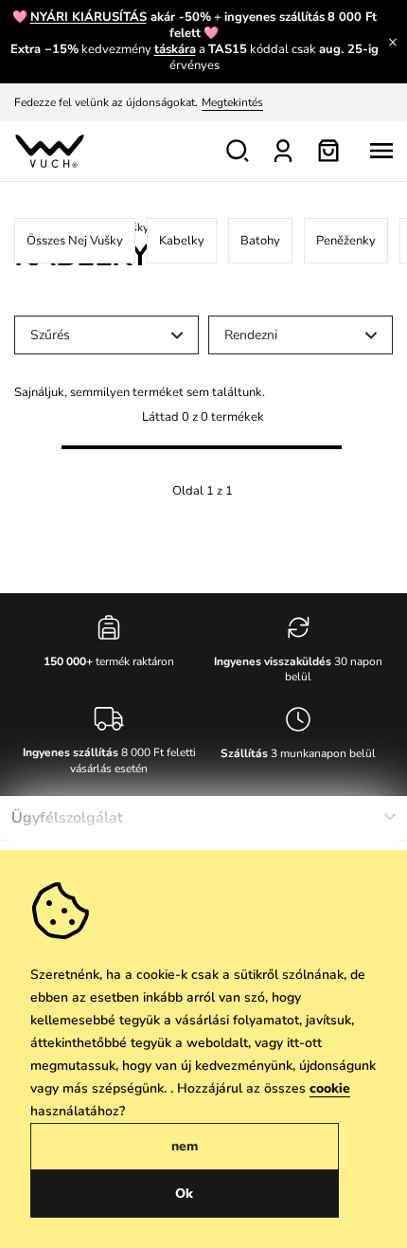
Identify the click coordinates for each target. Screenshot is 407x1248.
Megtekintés (232, 102)
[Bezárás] (392, 41)
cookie (330, 1088)
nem (184, 1146)
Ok (184, 1194)
